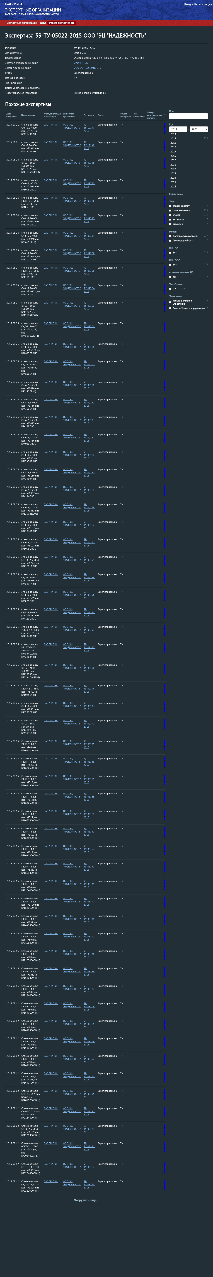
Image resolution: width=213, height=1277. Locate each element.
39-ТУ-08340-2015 (89, 954)
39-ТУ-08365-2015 (89, 796)
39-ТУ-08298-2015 (89, 1059)
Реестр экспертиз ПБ (62, 22)
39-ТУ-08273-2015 (89, 1129)
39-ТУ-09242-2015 (89, 723)
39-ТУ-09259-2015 (89, 560)
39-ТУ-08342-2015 (89, 936)
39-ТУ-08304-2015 (89, 1006)
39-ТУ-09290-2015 (89, 385)
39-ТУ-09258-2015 (89, 577)
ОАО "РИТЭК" (81, 62)
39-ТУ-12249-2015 (89, 127)
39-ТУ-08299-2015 (89, 1041)
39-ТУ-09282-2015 (89, 437)
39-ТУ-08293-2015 (89, 1076)
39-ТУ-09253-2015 (89, 630)
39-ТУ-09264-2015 (89, 507)
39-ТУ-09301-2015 (89, 305)
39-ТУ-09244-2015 (89, 706)
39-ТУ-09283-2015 (89, 420)
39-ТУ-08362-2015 (89, 814)
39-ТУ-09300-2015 (89, 326)
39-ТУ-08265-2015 (89, 1184)
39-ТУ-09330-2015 (89, 183)
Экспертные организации (22, 22)
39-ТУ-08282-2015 (89, 1111)
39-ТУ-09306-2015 (89, 270)
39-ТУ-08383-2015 (89, 761)
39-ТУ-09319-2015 (89, 235)
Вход (187, 4)
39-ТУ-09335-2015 (89, 162)
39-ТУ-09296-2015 (89, 347)
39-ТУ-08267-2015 (89, 1167)
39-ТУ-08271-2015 (89, 1146)
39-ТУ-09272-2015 (89, 455)
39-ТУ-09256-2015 (89, 595)
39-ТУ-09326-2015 (89, 200)
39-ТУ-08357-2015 (89, 831)
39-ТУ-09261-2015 (89, 542)
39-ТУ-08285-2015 (89, 1094)
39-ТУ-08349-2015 (89, 884)
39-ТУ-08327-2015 (89, 989)
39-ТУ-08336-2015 (89, 971)
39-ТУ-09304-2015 (89, 288)
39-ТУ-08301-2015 (89, 1024)
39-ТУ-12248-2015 (89, 145)
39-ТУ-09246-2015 (89, 688)
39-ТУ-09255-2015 (89, 612)
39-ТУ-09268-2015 (89, 490)
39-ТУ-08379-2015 (89, 779)
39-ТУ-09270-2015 (89, 472)
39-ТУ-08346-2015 (89, 919)
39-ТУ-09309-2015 (89, 253)
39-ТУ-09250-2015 (89, 668)
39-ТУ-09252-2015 (89, 647)
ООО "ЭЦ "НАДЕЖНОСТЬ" (88, 67)
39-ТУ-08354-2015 (89, 849)
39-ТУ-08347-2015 (89, 901)
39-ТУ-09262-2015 (89, 525)
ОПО (43, 22)
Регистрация (203, 4)
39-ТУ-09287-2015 (89, 402)
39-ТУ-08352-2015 (89, 866)
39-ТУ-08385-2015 (89, 744)
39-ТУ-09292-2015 (89, 364)
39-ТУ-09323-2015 (89, 218)
